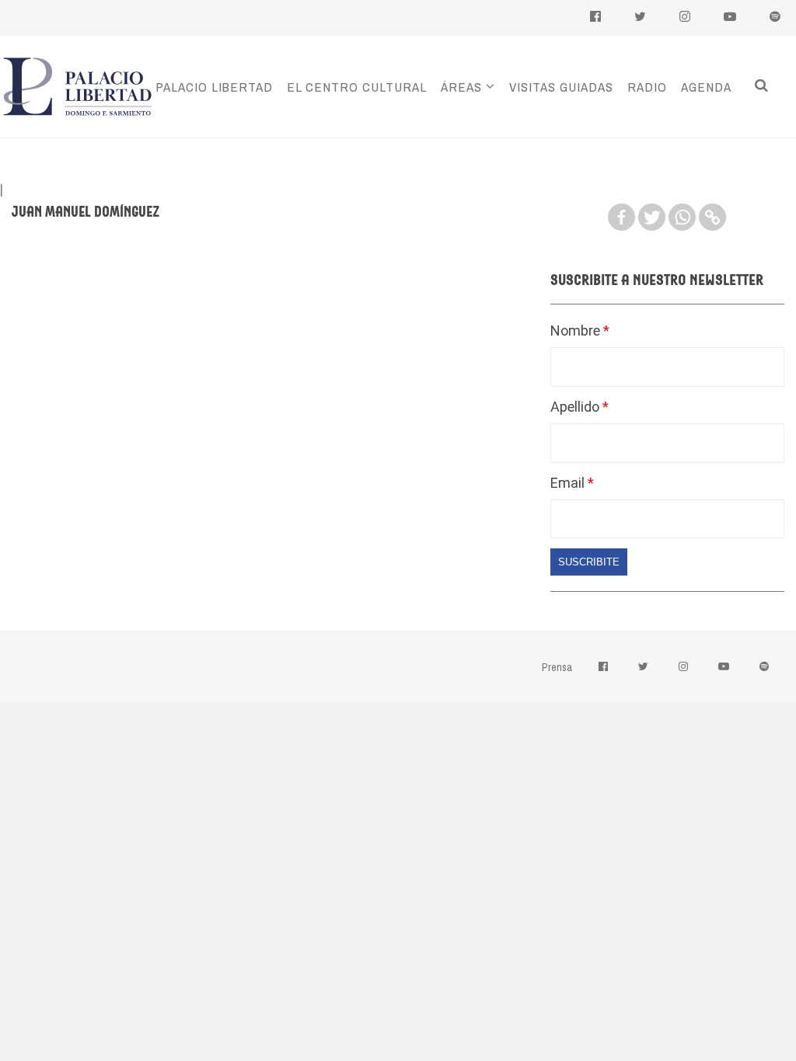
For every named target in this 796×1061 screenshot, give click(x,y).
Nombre (576, 330)
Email (569, 483)
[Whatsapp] (682, 217)
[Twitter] (651, 217)
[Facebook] (621, 217)
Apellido (576, 406)
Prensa (557, 667)
